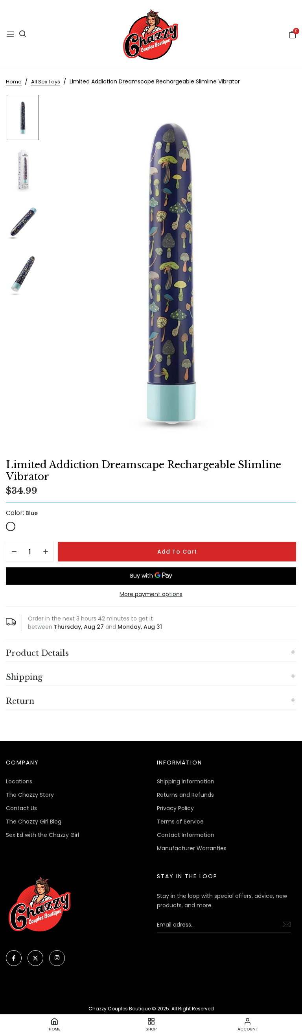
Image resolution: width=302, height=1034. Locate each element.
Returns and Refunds (185, 795)
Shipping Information (185, 781)
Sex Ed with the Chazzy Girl (42, 835)
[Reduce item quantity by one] (14, 552)
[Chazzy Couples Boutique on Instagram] (57, 958)
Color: (22, 512)
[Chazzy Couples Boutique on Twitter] (35, 958)
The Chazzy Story (30, 795)
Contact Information (185, 835)
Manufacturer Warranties (191, 848)
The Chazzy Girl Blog (33, 821)
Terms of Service (180, 821)
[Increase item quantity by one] (45, 552)
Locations (19, 781)
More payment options (151, 594)
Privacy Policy (175, 808)
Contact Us (21, 808)
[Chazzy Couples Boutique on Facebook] (14, 958)
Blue (10, 526)
